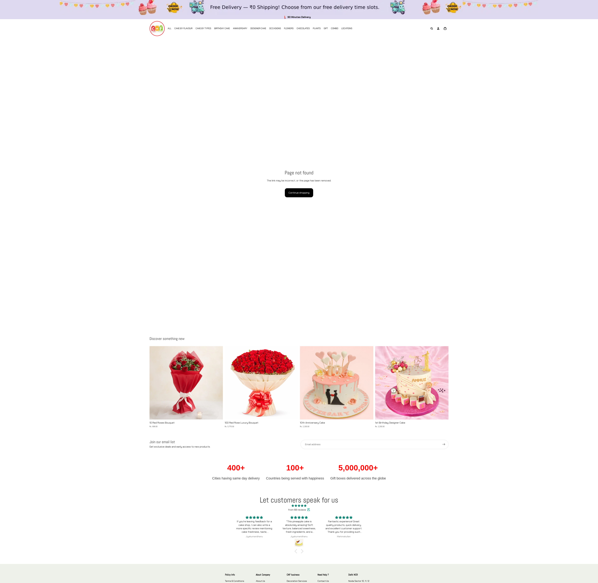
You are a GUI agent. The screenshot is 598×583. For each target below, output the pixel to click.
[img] (299, 506)
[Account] (438, 28)
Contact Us (323, 581)
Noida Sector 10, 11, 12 (358, 581)
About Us (260, 581)
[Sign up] (444, 444)
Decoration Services (297, 581)
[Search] (431, 28)
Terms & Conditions (234, 581)
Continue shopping (299, 192)
